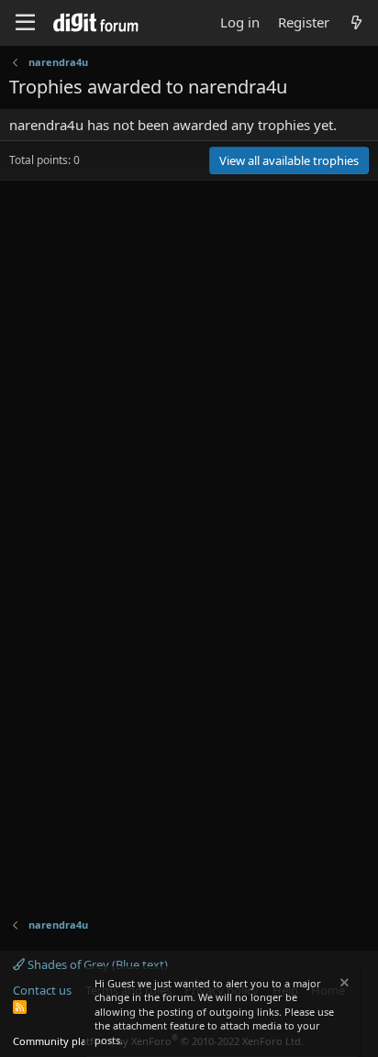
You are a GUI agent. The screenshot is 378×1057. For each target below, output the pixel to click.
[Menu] (25, 23)
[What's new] (356, 22)
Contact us (42, 990)
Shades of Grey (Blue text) (96, 964)
